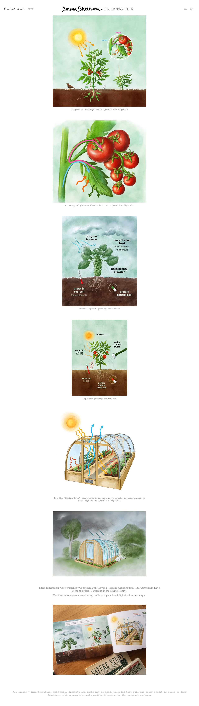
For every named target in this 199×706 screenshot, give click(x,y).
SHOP (31, 9)
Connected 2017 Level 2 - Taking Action (102, 587)
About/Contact (14, 9)
